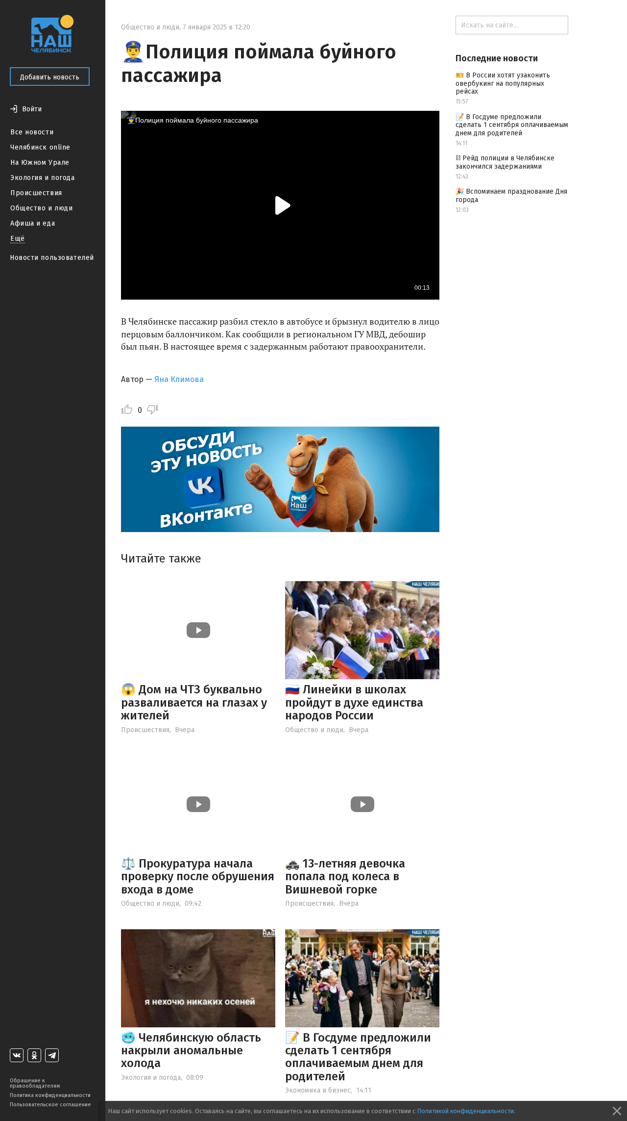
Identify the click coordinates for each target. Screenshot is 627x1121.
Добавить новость (49, 77)
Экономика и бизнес (318, 1090)
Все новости (31, 132)
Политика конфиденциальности (50, 1095)
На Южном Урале (40, 162)
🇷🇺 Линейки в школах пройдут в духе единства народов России (354, 702)
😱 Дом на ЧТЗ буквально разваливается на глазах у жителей (194, 702)
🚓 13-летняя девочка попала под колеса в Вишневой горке (345, 876)
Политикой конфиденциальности (465, 1111)
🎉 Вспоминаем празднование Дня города (511, 195)
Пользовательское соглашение (50, 1104)
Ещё (17, 238)
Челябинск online (40, 147)
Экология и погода (42, 178)
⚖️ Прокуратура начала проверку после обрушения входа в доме (197, 876)
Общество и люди (41, 208)
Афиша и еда (32, 223)
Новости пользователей (52, 258)
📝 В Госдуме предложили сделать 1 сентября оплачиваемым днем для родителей (358, 1057)
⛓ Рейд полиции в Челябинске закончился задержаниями (505, 162)
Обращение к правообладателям (35, 1083)
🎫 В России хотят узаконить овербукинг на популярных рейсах (503, 83)
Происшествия (36, 193)
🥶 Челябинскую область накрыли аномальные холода (191, 1050)
